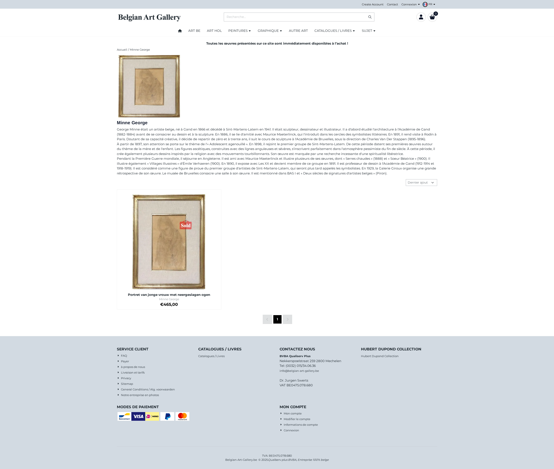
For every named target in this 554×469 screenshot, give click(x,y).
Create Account (372, 4)
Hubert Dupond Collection (380, 356)
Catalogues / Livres (211, 356)
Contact (392, 4)
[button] (429, 4)
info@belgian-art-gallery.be (299, 370)
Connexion (409, 4)
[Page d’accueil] (180, 30)
